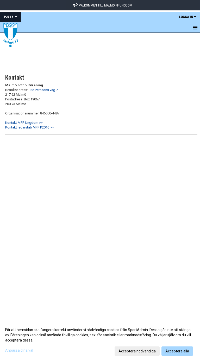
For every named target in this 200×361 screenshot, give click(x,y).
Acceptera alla (177, 351)
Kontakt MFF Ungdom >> (24, 123)
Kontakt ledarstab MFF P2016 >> (29, 127)
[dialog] (100, 340)
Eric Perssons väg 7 (43, 90)
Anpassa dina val (19, 350)
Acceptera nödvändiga (137, 351)
